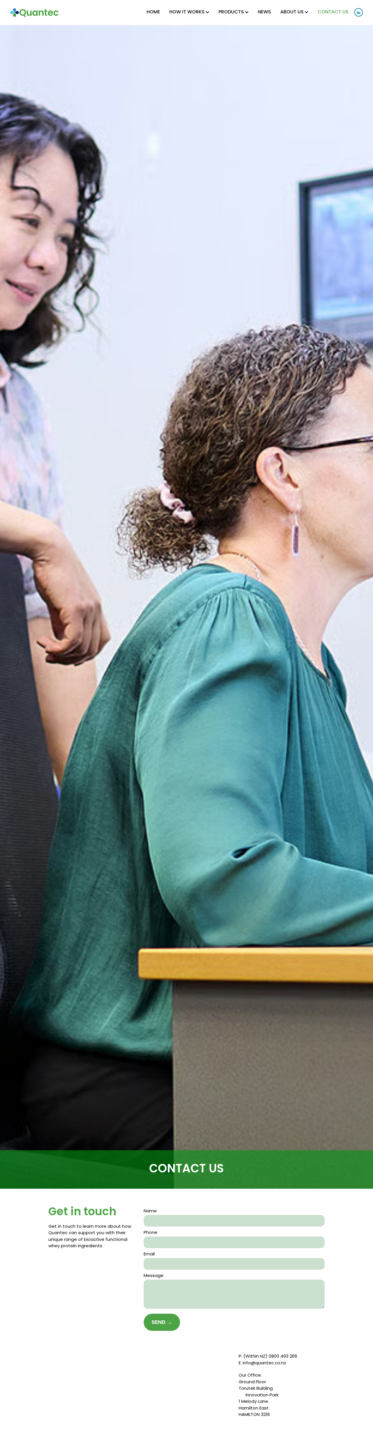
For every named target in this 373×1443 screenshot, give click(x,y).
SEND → (162, 1322)
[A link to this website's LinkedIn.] (358, 12)
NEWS (264, 12)
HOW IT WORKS (187, 12)
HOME (153, 12)
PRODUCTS (232, 12)
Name (150, 1211)
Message (153, 1276)
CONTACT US (333, 12)
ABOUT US (292, 12)
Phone (150, 1233)
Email (149, 1254)
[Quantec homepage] (45, 12)
